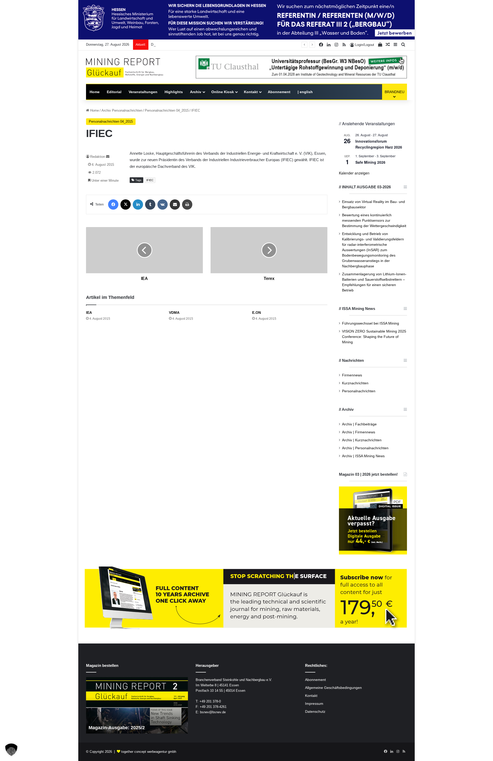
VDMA (174, 312)
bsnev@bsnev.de (213, 712)
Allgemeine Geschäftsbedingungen (333, 688)
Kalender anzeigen (354, 172)
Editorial (114, 92)
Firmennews (352, 375)
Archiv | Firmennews (358, 432)
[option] (137, 705)
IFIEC (150, 180)
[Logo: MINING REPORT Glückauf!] (124, 67)
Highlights (174, 92)
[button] (11, 749)
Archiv (195, 92)
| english (305, 92)
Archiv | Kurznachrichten (362, 440)
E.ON (256, 312)
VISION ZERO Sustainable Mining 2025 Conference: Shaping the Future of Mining (374, 336)
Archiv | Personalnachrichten (365, 448)
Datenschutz (315, 712)
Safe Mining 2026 (370, 162)
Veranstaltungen (143, 92)
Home (95, 92)
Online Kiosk (222, 92)
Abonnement (279, 92)
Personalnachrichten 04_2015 (167, 110)
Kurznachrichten (355, 383)
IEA (89, 312)
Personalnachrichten (358, 391)
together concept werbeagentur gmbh (148, 752)
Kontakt (251, 92)
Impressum (314, 704)
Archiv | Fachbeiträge (359, 424)
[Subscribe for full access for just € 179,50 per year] (246, 598)
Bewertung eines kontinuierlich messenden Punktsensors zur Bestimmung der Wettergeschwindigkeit (374, 220)
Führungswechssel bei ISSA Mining (370, 323)
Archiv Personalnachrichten (121, 110)
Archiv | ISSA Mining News (363, 456)
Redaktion (97, 157)
